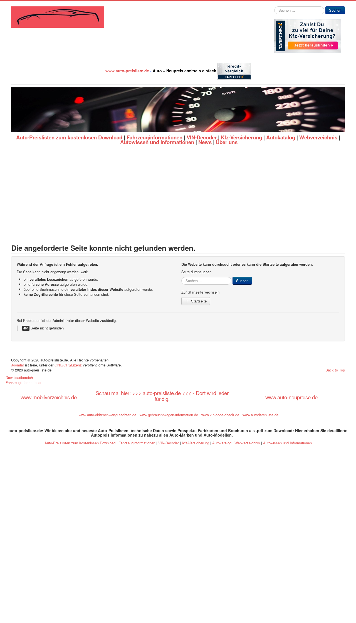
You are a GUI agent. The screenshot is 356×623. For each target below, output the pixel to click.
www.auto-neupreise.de (291, 397)
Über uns (227, 142)
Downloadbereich (19, 377)
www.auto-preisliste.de (127, 70)
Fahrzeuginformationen (154, 137)
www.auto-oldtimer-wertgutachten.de (107, 414)
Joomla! (17, 365)
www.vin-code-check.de (220, 414)
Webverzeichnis (318, 137)
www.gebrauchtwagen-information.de (169, 414)
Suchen (335, 10)
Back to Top (335, 370)
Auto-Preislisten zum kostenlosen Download (69, 137)
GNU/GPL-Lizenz (68, 365)
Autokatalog (280, 137)
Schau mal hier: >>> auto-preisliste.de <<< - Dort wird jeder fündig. (162, 395)
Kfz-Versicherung (241, 137)
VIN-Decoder (202, 137)
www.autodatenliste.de (260, 414)
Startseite (198, 301)
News (205, 142)
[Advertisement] (178, 194)
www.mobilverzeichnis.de (49, 397)
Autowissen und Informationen (157, 142)
